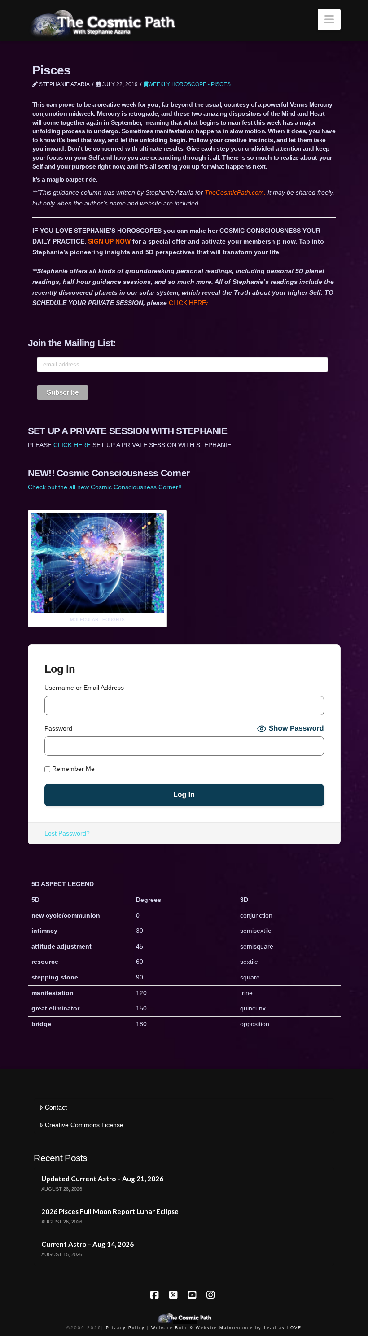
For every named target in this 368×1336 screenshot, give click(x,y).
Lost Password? (67, 833)
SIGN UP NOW (109, 241)
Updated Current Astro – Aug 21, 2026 (102, 1179)
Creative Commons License (84, 1124)
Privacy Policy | (127, 1328)
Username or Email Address (84, 687)
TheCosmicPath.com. (236, 192)
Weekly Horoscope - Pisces (189, 84)
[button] (329, 19)
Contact (56, 1107)
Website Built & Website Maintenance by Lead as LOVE (226, 1328)
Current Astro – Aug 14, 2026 (87, 1244)
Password (58, 728)
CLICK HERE (188, 302)
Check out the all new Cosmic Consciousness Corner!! (105, 487)
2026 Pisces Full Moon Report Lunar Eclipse (110, 1211)
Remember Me (72, 768)
